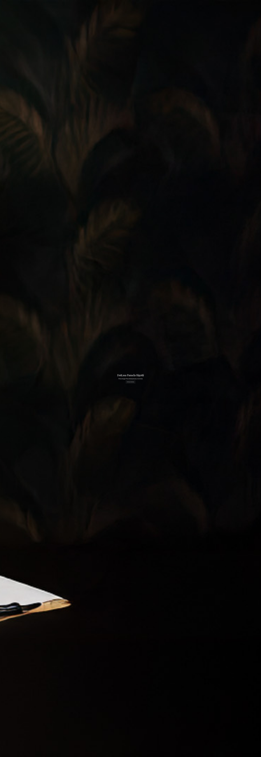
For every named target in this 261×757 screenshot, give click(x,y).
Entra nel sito (130, 382)
